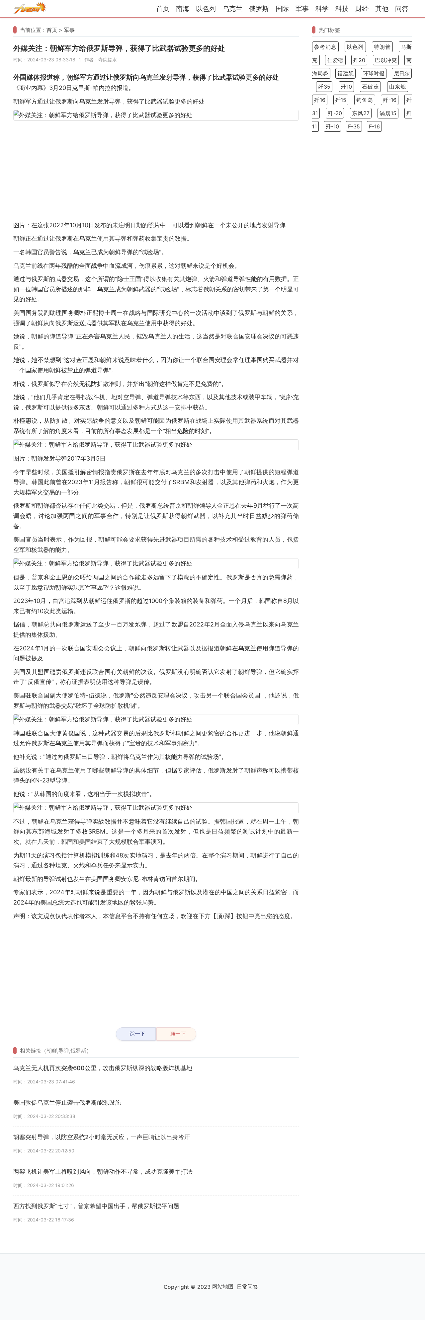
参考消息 (325, 46)
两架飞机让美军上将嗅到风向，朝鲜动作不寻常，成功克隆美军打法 (103, 1171)
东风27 (361, 113)
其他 (381, 9)
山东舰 (397, 86)
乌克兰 (232, 9)
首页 (162, 9)
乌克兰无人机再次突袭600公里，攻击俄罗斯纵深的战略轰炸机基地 (102, 1067)
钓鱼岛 (364, 100)
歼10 (346, 86)
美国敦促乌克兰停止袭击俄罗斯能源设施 (67, 1102)
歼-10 (332, 126)
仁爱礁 (335, 60)
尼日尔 (402, 73)
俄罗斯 (259, 9)
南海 (182, 9)
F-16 (374, 126)
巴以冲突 (386, 60)
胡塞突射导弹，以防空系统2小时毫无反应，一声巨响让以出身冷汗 (101, 1137)
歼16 (319, 100)
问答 (401, 9)
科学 (322, 9)
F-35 (354, 126)
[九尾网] (29, 9)
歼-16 (389, 100)
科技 (342, 9)
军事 (302, 9)
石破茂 (370, 86)
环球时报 (373, 73)
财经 (362, 9)
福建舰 (345, 73)
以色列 (206, 9)
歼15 (341, 100)
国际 (282, 9)
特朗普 (382, 46)
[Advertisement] (156, 170)
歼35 (324, 86)
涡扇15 (388, 113)
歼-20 (335, 113)
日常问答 (247, 1286)
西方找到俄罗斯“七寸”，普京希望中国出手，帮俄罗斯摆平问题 (96, 1206)
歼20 (359, 60)
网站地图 (222, 1286)
